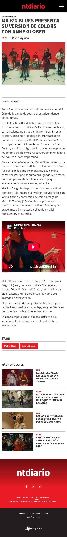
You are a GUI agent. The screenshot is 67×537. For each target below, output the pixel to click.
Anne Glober (28, 345)
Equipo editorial (49, 501)
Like (36, 498)
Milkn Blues (10, 345)
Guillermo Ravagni (12, 101)
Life (31, 498)
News (25, 498)
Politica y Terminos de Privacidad (24, 501)
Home (18, 498)
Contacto (44, 498)
